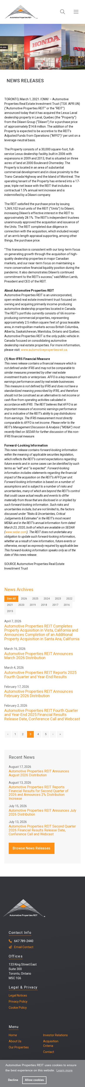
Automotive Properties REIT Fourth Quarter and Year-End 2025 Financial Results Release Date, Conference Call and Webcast (42, 714)
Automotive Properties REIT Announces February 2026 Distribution (38, 693)
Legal (12, 995)
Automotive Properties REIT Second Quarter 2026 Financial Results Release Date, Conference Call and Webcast (42, 830)
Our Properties (19, 1047)
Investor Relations (55, 1035)
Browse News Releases (31, 848)
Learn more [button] (64, 1070)
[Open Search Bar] (62, 12)
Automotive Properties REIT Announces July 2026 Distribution (42, 812)
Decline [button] (13, 1080)
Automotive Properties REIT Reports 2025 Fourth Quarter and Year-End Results (40, 674)
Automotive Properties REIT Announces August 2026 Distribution (39, 773)
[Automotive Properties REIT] (21, 12)
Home (13, 1035)
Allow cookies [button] (34, 1080)
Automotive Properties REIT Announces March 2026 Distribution (38, 655)
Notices (21, 995)
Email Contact (23, 947)
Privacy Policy (18, 1001)
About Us (15, 1041)
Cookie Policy (18, 1007)
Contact (48, 1052)
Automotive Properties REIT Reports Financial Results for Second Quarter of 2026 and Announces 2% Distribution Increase (38, 793)
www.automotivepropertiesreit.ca (44, 349)
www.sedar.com (16, 532)
